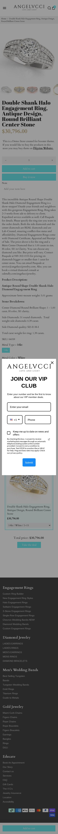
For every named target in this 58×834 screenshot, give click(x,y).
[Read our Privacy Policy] (49, 439)
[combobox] (15, 419)
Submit (29, 462)
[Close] (52, 363)
